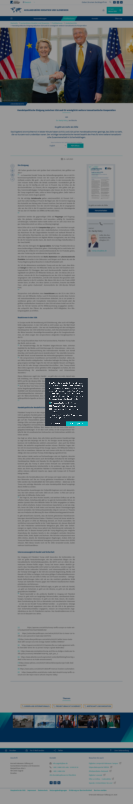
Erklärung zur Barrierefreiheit (80, 790)
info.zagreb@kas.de (60, 763)
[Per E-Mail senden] (12, 175)
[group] (23, 727)
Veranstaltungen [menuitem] (40, 18)
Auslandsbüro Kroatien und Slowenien (34, 23)
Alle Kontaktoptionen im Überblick (63, 775)
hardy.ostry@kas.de (99, 251)
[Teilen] (12, 179)
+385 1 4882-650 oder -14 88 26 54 (65, 767)
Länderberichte (71, 23)
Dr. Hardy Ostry (61, 120)
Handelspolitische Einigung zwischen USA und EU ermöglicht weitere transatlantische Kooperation (49, 25)
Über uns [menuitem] (118, 18)
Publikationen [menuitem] (69, 18)
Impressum (31, 790)
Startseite (14, 23)
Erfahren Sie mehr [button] (71, 399)
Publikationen (57, 23)
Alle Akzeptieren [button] (76, 423)
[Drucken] (12, 170)
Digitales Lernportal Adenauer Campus (103, 763)
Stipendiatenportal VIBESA (99, 767)
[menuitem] (13, 18)
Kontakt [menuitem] (95, 18)
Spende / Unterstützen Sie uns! (101, 783)
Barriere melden (100, 790)
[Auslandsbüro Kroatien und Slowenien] (16, 10)
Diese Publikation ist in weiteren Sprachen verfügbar (66, 142)
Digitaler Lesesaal (96, 775)
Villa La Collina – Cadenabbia (100, 779)
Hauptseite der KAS (18, 790)
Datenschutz (43, 790)
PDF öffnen (75, 146)
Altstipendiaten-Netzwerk (99, 771)
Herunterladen (101, 210)
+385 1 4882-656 (58, 771)
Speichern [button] (55, 423)
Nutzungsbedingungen (58, 790)
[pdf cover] (101, 183)
